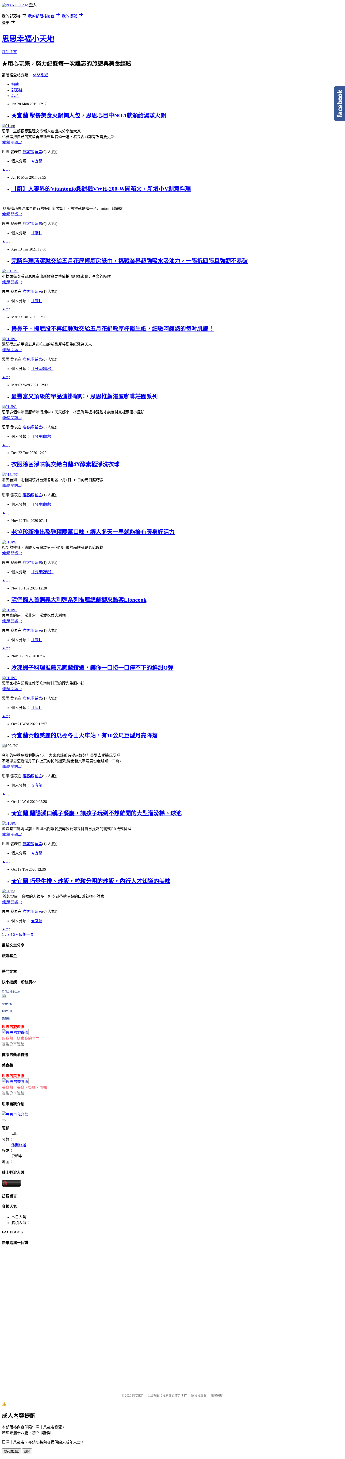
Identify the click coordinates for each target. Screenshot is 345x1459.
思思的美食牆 (13, 1076)
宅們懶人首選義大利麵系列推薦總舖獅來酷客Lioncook (78, 600)
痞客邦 (28, 152)
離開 (27, 1451)
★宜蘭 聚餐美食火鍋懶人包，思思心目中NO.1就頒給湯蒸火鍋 (88, 115)
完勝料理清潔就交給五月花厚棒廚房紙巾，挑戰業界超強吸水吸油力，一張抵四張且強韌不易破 (129, 261)
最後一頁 (26, 934)
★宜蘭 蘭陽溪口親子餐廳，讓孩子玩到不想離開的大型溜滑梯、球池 (96, 813)
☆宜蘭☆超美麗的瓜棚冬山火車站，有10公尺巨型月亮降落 (84, 735)
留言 (38, 152)
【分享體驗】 (42, 369)
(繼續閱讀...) (12, 142)
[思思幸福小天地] (4, 996)
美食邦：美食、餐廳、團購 (24, 1087)
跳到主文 (9, 52)
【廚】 (36, 233)
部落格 (17, 90)
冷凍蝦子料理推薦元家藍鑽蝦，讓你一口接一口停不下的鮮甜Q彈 (92, 668)
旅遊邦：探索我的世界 (20, 1038)
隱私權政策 (199, 1395)
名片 (15, 96)
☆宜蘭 (36, 785)
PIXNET (137, 1395)
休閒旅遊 (40, 75)
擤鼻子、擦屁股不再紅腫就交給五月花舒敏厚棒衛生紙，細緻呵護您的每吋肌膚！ (112, 329)
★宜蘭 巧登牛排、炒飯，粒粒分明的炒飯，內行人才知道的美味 (90, 881)
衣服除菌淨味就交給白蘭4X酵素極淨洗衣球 (65, 464)
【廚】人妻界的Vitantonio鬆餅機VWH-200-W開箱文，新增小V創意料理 (101, 189)
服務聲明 (217, 1395)
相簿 (15, 84)
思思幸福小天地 (28, 39)
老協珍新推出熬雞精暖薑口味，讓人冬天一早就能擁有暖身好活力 (93, 532)
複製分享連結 (13, 1044)
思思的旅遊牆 (13, 1027)
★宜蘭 (36, 161)
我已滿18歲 (11, 1451)
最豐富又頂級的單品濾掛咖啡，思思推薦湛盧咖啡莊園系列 (84, 396)
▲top (6, 169)
